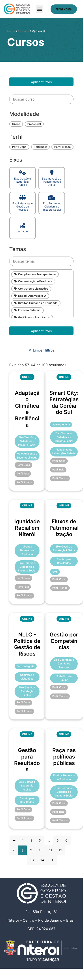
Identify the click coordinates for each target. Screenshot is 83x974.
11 (50, 850)
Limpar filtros (42, 350)
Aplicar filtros (41, 82)
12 (60, 850)
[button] (39, 9)
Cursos (23, 31)
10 (40, 850)
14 (42, 860)
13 (32, 860)
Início (11, 31)
